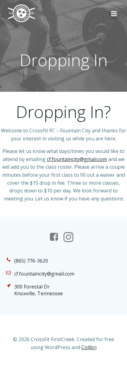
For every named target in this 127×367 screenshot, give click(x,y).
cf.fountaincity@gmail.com (77, 159)
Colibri (88, 347)
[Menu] (114, 14)
